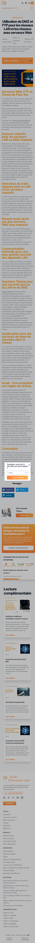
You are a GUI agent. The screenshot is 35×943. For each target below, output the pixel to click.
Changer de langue (17, 477)
